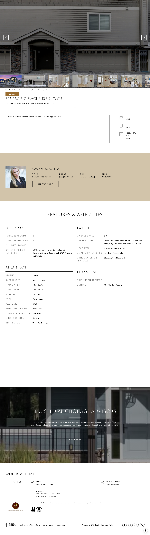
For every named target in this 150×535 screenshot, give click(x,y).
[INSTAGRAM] (130, 525)
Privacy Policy (107, 525)
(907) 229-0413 (66, 177)
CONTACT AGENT (45, 184)
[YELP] (136, 525)
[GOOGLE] (142, 525)
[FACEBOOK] (124, 525)
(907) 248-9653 (112, 484)
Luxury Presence (57, 525)
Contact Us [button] (75, 439)
